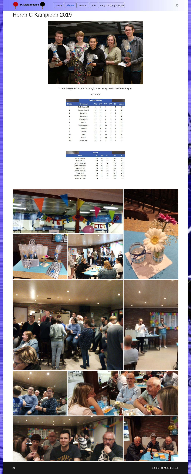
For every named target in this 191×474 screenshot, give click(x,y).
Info (93, 5)
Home (59, 5)
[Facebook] (177, 5)
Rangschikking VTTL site (112, 5)
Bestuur (83, 5)
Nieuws (70, 5)
